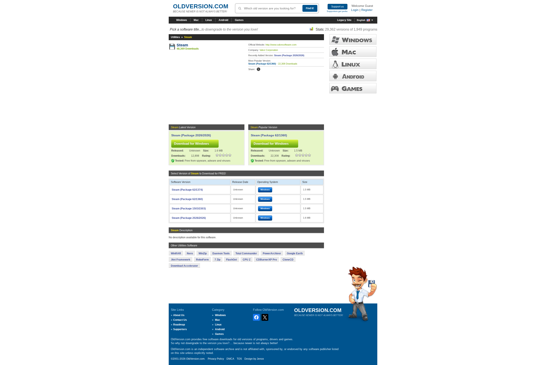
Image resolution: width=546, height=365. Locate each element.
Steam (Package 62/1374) (187, 189)
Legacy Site (344, 20)
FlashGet (231, 259)
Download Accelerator (184, 265)
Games (239, 20)
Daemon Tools (221, 253)
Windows (181, 20)
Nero (190, 253)
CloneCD (288, 259)
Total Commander (246, 253)
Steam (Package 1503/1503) (189, 208)
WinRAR (176, 253)
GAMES (352, 88)
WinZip (203, 253)
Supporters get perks (337, 11)
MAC (352, 51)
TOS (239, 358)
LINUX (352, 64)
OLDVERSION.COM (200, 6)
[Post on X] (258, 69)
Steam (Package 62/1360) (262, 63)
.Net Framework (180, 259)
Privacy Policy (216, 358)
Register (367, 10)
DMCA (230, 358)
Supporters (180, 329)
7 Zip (217, 259)
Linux (208, 20)
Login (355, 10)
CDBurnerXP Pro (266, 259)
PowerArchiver (272, 253)
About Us (178, 315)
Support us (337, 6)
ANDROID (352, 76)
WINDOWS (352, 39)
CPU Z (246, 259)
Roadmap (179, 324)
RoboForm (202, 259)
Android (223, 20)
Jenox (260, 358)
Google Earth (295, 253)
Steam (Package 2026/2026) (289, 55)
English (361, 20)
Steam (182, 45)
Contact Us (180, 319)
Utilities (175, 37)
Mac (196, 20)
